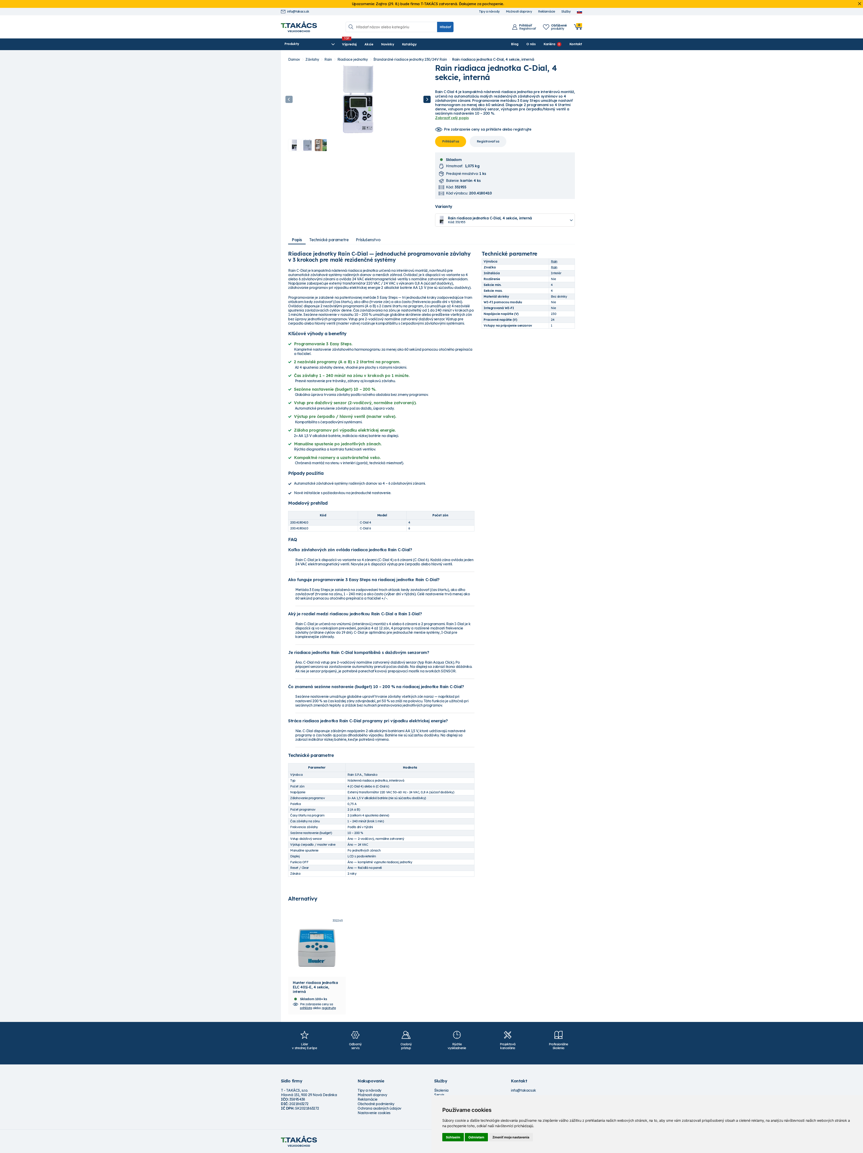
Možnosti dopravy (519, 11)
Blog (514, 44)
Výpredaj (349, 44)
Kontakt (575, 44)
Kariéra (549, 44)
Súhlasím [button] (453, 1137)
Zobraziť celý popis (452, 118)
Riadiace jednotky (352, 59)
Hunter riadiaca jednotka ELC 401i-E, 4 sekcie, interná (315, 987)
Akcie (369, 44)
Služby (566, 11)
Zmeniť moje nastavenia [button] (510, 1137)
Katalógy (409, 44)
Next (427, 99)
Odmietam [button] (476, 1137)
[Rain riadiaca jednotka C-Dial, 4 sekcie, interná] (358, 99)
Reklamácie (546, 11)
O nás (531, 44)
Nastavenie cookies (374, 1113)
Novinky (387, 44)
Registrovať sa (488, 141)
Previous (289, 99)
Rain (328, 59)
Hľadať (445, 27)
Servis (439, 1095)
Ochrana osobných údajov (379, 1108)
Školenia (441, 1090)
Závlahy (312, 59)
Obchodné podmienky (376, 1104)
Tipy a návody (489, 11)
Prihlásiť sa (450, 141)
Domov (294, 59)
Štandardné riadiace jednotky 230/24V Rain (410, 59)
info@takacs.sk (298, 11)
